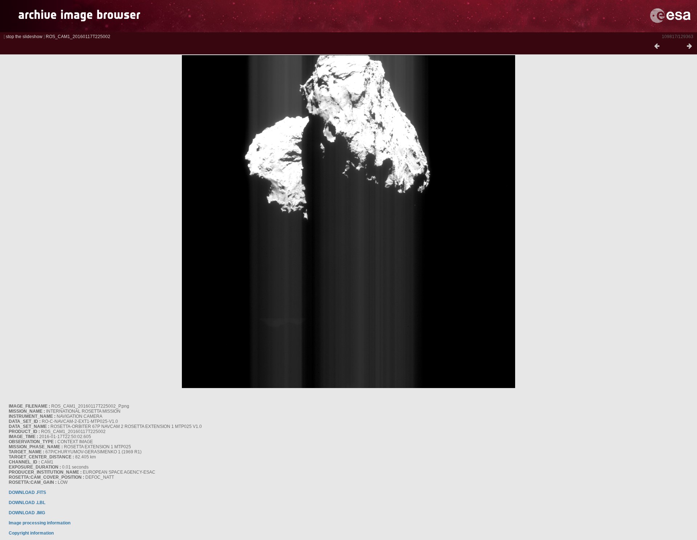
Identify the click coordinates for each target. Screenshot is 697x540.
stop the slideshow (24, 36)
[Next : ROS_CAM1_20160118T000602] (689, 46)
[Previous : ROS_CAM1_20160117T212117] (656, 46)
